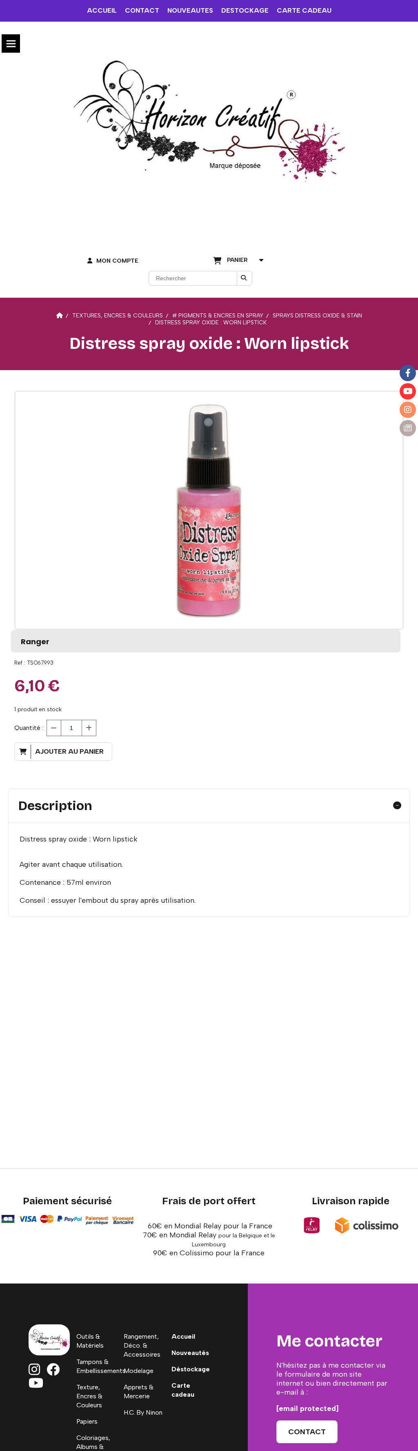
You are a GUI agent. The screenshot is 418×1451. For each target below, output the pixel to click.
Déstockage (190, 1369)
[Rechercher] (244, 278)
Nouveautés (190, 1353)
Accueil (183, 1336)
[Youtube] (408, 391)
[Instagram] (408, 410)
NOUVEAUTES (190, 10)
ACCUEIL (102, 10)
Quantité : (28, 728)
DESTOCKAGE (245, 10)
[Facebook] (408, 373)
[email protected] (307, 1408)
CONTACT (142, 10)
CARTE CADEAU (304, 10)
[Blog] (408, 428)
